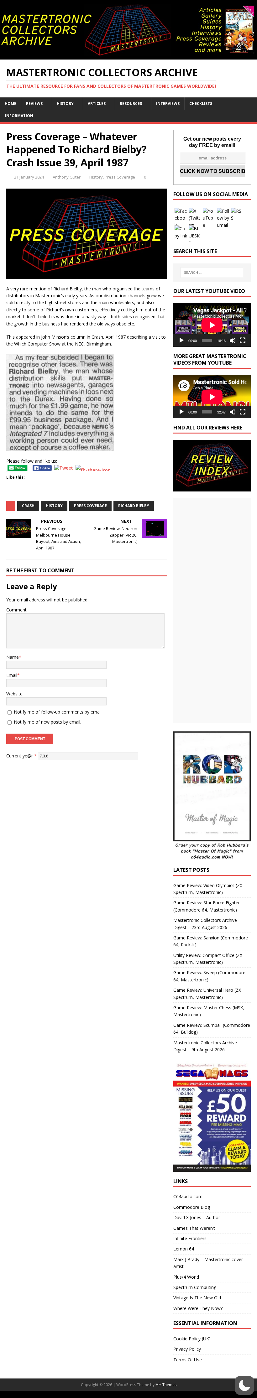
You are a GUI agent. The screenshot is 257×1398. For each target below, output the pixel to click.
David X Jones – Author (196, 1217)
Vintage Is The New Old (197, 1298)
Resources (131, 103)
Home (10, 103)
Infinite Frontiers (190, 1238)
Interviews (168, 103)
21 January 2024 (29, 177)
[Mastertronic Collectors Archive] (128, 56)
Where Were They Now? (198, 1308)
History (65, 103)
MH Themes (165, 1384)
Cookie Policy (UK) (192, 1339)
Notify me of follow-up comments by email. (58, 712)
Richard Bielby (133, 505)
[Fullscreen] (242, 340)
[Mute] (232, 340)
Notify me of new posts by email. (47, 722)
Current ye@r (21, 755)
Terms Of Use (187, 1360)
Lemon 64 (183, 1249)
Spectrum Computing (194, 1287)
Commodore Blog (191, 1207)
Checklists (200, 103)
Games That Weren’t (194, 1228)
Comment (16, 610)
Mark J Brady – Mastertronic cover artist (208, 1262)
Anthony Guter (67, 177)
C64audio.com (187, 1196)
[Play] (181, 340)
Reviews (34, 103)
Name (12, 657)
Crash (28, 505)
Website (14, 694)
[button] (244, 1385)
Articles (97, 103)
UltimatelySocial (171, 1394)
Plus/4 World (186, 1277)
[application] (212, 325)
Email (11, 675)
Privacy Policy (187, 1349)
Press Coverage (120, 177)
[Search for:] (212, 272)
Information (19, 115)
